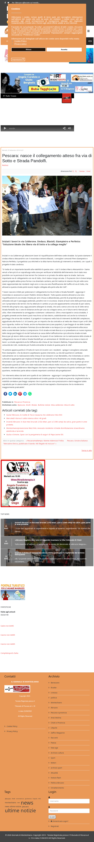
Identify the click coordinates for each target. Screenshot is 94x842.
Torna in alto (87, 450)
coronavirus (20, 799)
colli (29, 405)
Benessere (54, 683)
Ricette (53, 687)
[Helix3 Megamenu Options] (88, 31)
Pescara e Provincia (22, 402)
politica (53, 697)
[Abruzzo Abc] (47, 592)
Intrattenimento (57, 788)
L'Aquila (53, 728)
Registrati (54, 826)
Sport (52, 758)
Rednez (5, 165)
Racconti (54, 738)
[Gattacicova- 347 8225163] (47, 483)
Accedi (52, 817)
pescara (22, 405)
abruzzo (8, 799)
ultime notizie (44, 405)
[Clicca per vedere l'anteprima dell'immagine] (47, 206)
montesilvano (10, 802)
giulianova (28, 799)
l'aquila (35, 799)
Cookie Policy (11, 726)
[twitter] (8, 2)
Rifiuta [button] (28, 49)
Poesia (53, 743)
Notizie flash (55, 778)
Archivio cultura (57, 753)
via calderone (57, 405)
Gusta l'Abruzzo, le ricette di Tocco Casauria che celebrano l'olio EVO (34, 415)
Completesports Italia (9, 653)
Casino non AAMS (7, 626)
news (35, 405)
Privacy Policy (12, 731)
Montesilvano (56, 702)
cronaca (53, 692)
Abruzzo (54, 707)
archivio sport (56, 768)
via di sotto (69, 405)
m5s (39, 799)
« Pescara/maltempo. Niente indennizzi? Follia (45, 440)
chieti (13, 799)
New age (54, 748)
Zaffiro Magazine (57, 733)
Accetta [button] (64, 49)
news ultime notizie (13, 806)
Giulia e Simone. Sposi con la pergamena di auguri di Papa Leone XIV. (35, 434)
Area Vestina (55, 718)
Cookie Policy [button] (20, 41)
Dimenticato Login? (60, 821)
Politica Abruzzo (57, 783)
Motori (53, 763)
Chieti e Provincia (57, 723)
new (18, 802)
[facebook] (5, 2)
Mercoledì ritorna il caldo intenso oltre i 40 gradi (26, 418)
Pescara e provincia (58, 712)
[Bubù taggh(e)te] (47, 83)
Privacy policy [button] (20, 44)
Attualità (54, 773)
